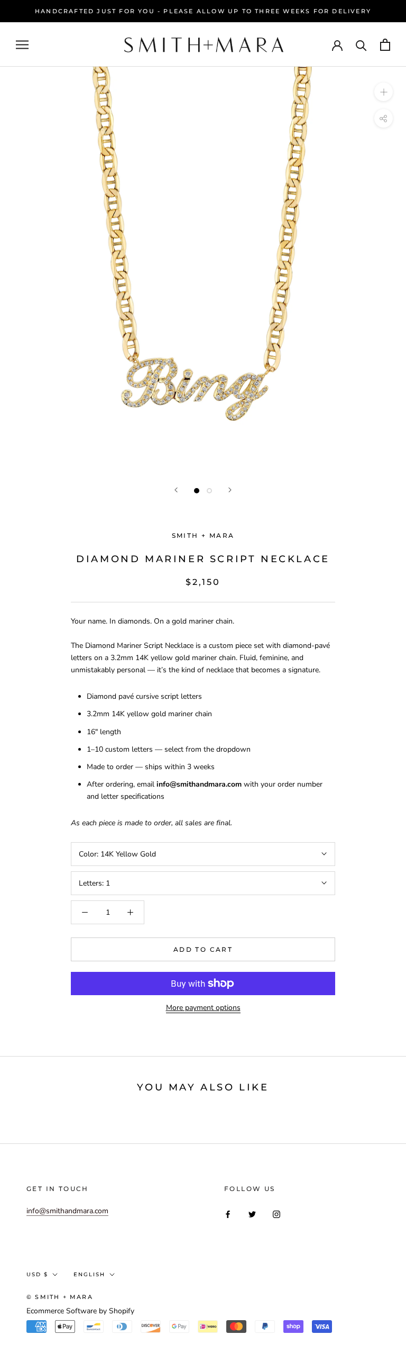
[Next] (230, 490)
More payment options (203, 1008)
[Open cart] (385, 45)
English (89, 1274)
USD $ (37, 1274)
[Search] (361, 44)
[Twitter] (252, 1214)
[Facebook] (228, 1214)
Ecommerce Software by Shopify (80, 1311)
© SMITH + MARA (59, 1297)
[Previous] (176, 490)
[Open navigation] (22, 44)
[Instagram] (276, 1214)
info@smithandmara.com (67, 1211)
